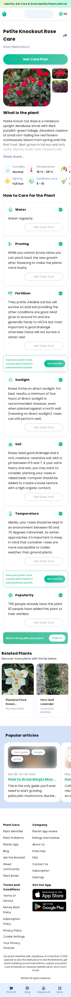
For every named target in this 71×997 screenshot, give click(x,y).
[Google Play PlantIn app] (49, 906)
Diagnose (57, 637)
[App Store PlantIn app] (49, 894)
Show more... (13, 156)
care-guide (21, 752)
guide (17, 759)
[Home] (4, 13)
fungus (38, 752)
